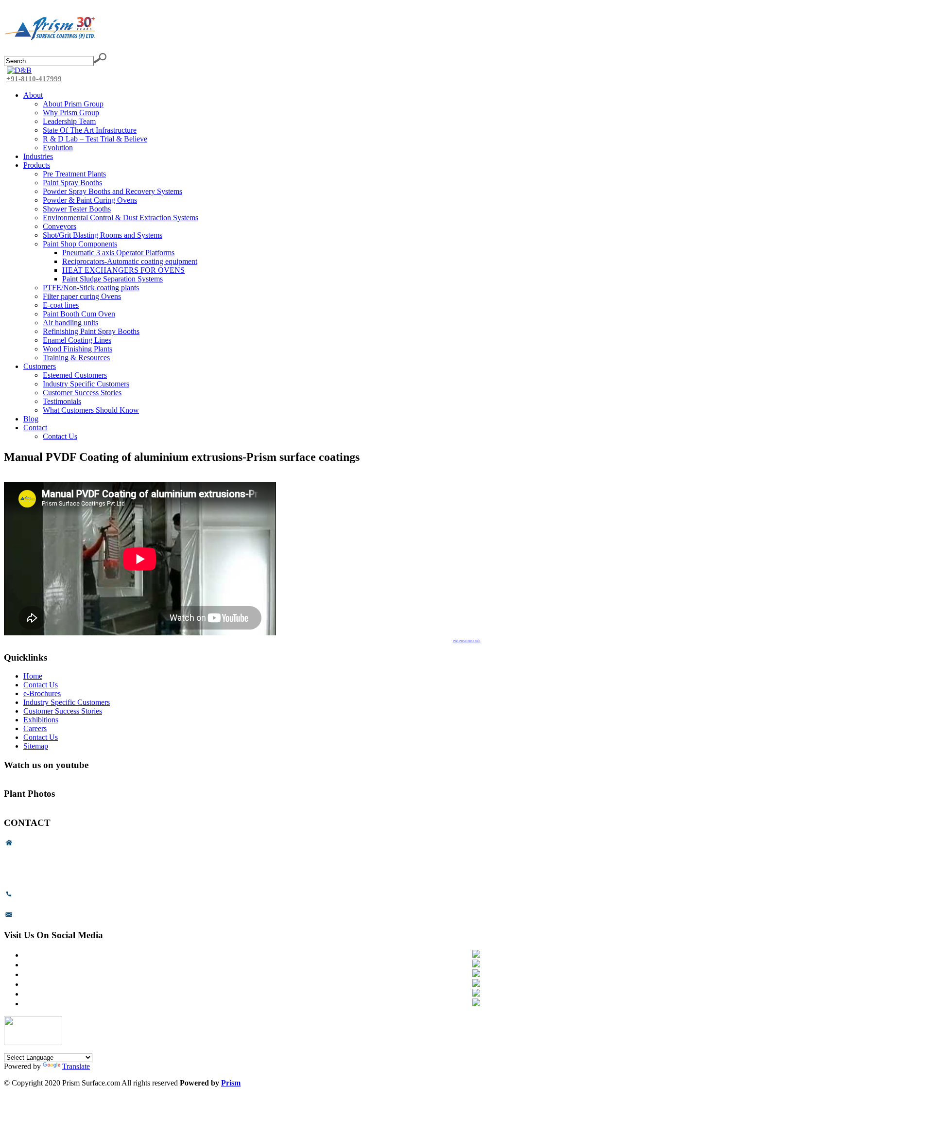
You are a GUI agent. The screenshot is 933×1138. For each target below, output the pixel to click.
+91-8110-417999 (34, 79)
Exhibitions (40, 720)
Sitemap (35, 746)
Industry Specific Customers (66, 702)
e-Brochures (42, 693)
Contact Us (40, 685)
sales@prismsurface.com (54, 917)
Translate (76, 1066)
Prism (231, 1083)
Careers (35, 728)
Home (32, 676)
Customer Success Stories (62, 711)
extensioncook (467, 640)
